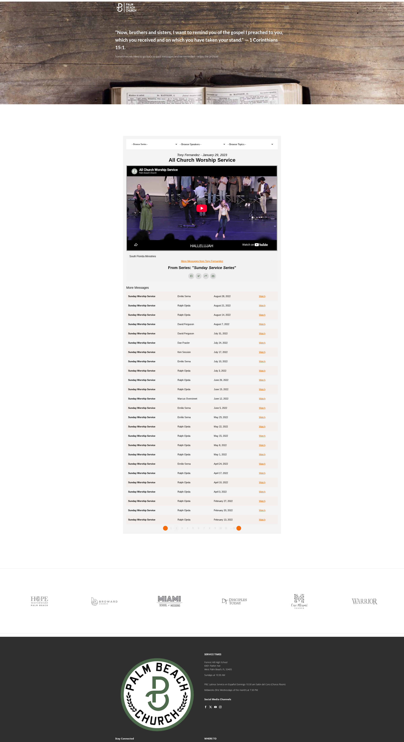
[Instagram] (220, 707)
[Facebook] (205, 707)
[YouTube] (215, 707)
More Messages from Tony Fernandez (202, 261)
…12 (232, 528)
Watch (262, 296)
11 (226, 528)
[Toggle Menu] (286, 7)
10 (220, 528)
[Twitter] (210, 707)
